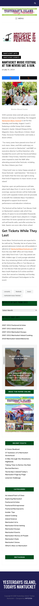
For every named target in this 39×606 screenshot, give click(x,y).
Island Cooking (11, 515)
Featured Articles (12, 502)
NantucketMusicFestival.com (22, 249)
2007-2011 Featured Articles (14, 325)
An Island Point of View (14, 495)
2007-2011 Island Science (12, 328)
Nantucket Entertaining (15, 525)
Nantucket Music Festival (11, 121)
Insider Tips (10, 512)
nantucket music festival (12, 295)
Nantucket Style (12, 539)
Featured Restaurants (14, 509)
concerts (7, 291)
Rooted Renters (12, 468)
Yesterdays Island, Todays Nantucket (19, 584)
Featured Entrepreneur (14, 505)
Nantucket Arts (10, 53)
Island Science (11, 519)
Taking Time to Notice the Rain (18, 465)
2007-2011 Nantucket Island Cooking (17, 335)
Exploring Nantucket (13, 499)
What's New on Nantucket (16, 546)
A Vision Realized (12, 449)
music (29, 291)
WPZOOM (28, 598)
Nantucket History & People (16, 536)
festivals (18, 291)
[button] (19, 18)
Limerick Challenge (13, 478)
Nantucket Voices (12, 542)
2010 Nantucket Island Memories (15, 339)
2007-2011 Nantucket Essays (14, 332)
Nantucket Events (11, 57)
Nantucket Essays (12, 529)
